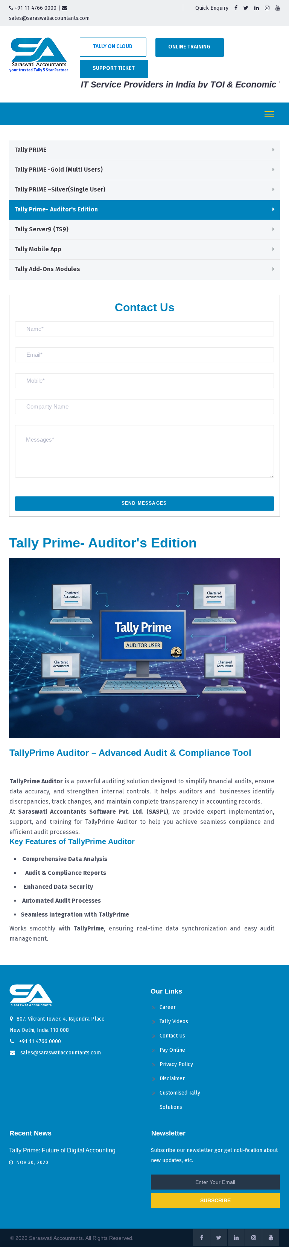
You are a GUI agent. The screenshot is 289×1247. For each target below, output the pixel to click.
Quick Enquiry (211, 8)
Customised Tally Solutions (180, 1100)
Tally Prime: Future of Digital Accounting (62, 1150)
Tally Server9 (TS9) (41, 229)
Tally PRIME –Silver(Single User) (59, 189)
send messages (144, 503)
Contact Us (172, 1036)
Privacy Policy (176, 1064)
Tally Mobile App (37, 249)
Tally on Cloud (112, 46)
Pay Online (172, 1050)
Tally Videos (174, 1021)
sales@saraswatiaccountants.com (60, 1052)
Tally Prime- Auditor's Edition (56, 209)
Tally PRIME (30, 149)
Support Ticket (114, 68)
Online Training (189, 47)
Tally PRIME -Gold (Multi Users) (58, 169)
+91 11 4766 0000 (34, 8)
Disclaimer (172, 1078)
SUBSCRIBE (215, 1200)
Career (168, 1007)
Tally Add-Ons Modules (47, 269)
